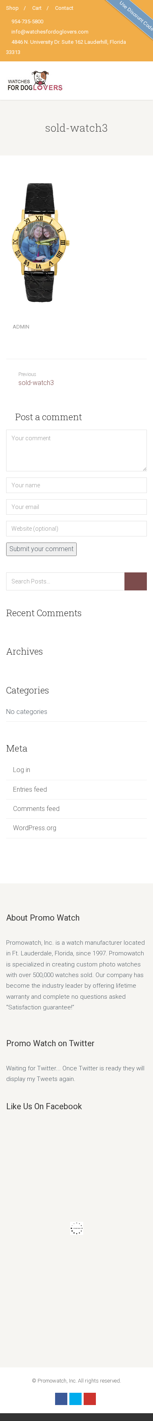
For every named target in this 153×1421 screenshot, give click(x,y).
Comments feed (36, 809)
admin (21, 327)
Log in (21, 770)
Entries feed (30, 789)
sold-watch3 (36, 379)
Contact (64, 8)
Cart (37, 8)
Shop (12, 8)
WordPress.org (34, 828)
